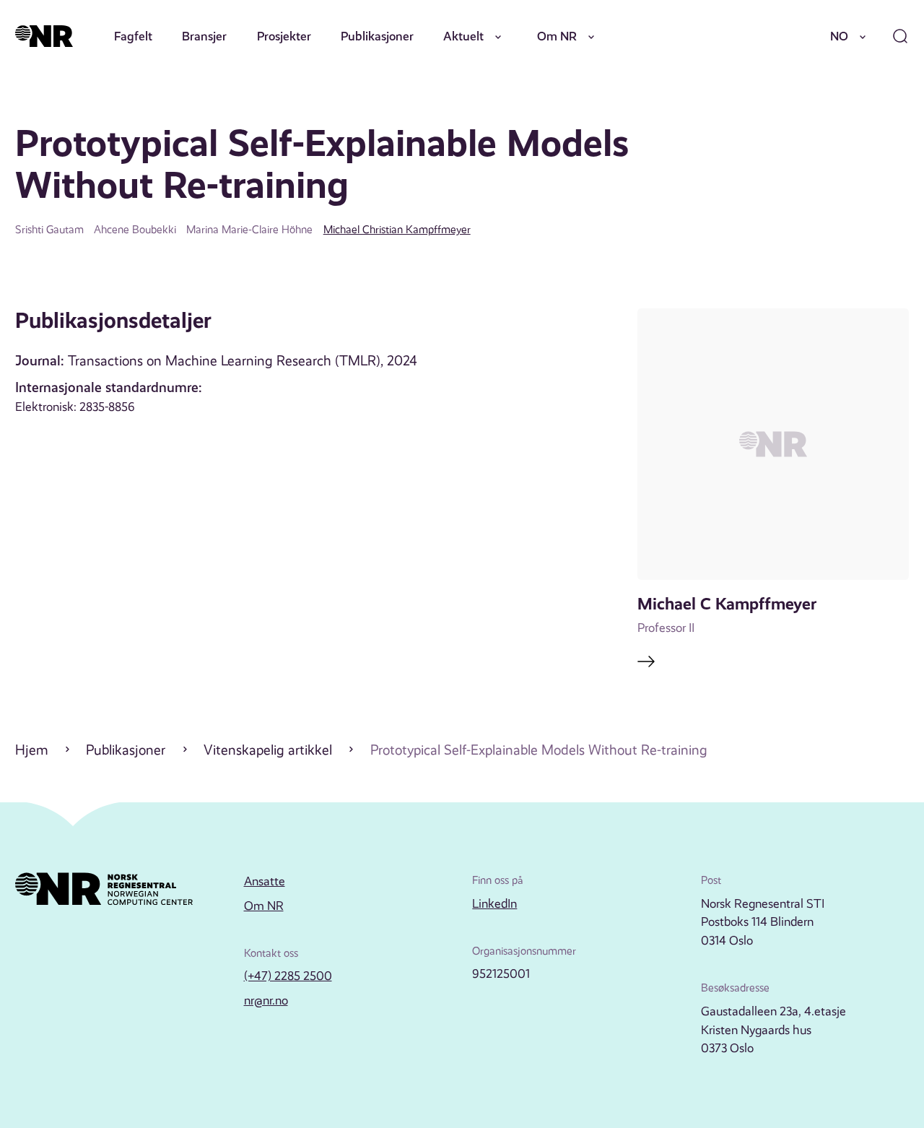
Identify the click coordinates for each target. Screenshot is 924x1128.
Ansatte (264, 881)
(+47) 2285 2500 (288, 975)
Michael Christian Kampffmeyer (397, 229)
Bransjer (204, 36)
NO (839, 36)
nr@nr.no (266, 1000)
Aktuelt (463, 36)
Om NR (557, 36)
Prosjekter (284, 36)
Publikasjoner (377, 36)
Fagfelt (133, 36)
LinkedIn (494, 903)
